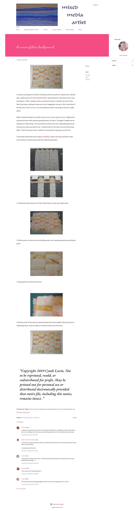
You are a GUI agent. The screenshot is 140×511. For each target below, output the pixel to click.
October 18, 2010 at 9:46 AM (29, 434)
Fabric (87, 77)
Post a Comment (21, 488)
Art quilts (87, 75)
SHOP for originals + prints (31, 29)
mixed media (33, 409)
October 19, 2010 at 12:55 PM (29, 484)
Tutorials (87, 79)
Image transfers (57, 29)
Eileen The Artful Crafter (28, 439)
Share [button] (87, 66)
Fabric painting (70, 29)
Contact (45, 29)
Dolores (23, 427)
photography (64, 409)
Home (17, 29)
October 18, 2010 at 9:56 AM (29, 450)
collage (40, 409)
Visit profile (123, 55)
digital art (56, 409)
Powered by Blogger (58, 504)
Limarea (23, 468)
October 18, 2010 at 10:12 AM (30, 463)
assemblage (48, 409)
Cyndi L (23, 456)
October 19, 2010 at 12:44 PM (29, 473)
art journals (25, 412)
